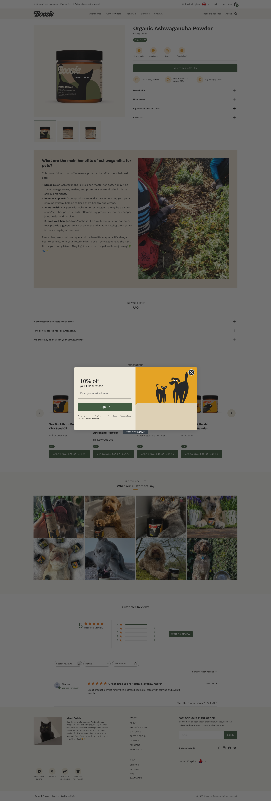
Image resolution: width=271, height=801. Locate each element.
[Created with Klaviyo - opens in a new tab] (135, 432)
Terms (115, 416)
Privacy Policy (126, 416)
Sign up (105, 407)
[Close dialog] (191, 372)
